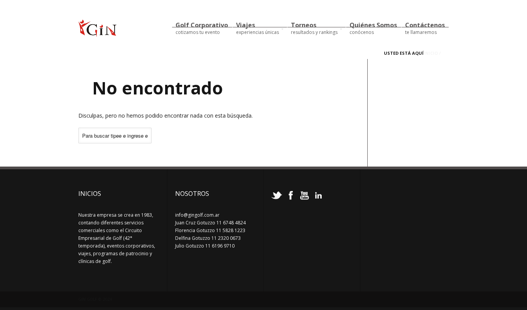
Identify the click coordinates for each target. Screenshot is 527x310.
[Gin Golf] (97, 33)
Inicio (431, 53)
